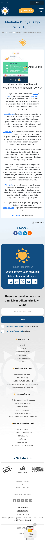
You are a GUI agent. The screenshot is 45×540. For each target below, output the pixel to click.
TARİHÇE (23, 348)
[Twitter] (22, 500)
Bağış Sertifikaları (23, 403)
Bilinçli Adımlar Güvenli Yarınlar (23, 416)
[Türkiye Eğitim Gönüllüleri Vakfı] (5, 11)
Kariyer (22, 361)
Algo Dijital (7, 132)
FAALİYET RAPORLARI (23, 358)
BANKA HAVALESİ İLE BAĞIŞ (23, 381)
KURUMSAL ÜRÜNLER (23, 413)
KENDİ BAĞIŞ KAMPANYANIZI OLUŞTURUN (22, 384)
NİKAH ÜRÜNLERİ (22, 410)
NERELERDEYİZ (22, 442)
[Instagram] (18, 500)
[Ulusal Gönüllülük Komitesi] (38, 469)
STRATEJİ (22, 355)
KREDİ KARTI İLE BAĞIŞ (22, 374)
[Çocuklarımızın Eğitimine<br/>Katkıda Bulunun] (31, 533)
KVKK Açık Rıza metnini (14, 331)
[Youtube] (26, 500)
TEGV (35, 94)
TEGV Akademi (22, 429)
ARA (38, 2)
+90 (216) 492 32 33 (22, 514)
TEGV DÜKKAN (22, 407)
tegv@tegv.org (23, 507)
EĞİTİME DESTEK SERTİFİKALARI (23, 400)
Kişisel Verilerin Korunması (22, 494)
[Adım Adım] (22, 469)
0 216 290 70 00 (22, 511)
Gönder (22, 320)
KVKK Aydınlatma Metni (14, 326)
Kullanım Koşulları (22, 481)
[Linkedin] (30, 500)
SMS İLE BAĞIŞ (22, 378)
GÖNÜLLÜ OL (23, 436)
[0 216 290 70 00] (6, 2)
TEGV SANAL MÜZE (23, 352)
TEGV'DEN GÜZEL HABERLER (22, 446)
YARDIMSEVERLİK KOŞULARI (22, 387)
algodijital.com (34, 96)
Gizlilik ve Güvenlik (22, 488)
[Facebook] (14, 500)
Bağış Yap (28, 11)
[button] (15, 233)
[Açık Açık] (7, 469)
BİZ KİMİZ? (23, 345)
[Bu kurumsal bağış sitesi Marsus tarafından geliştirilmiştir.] (22, 533)
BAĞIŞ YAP (23, 439)
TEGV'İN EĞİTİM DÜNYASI (23, 433)
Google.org (9, 96)
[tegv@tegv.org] (2, 2)
